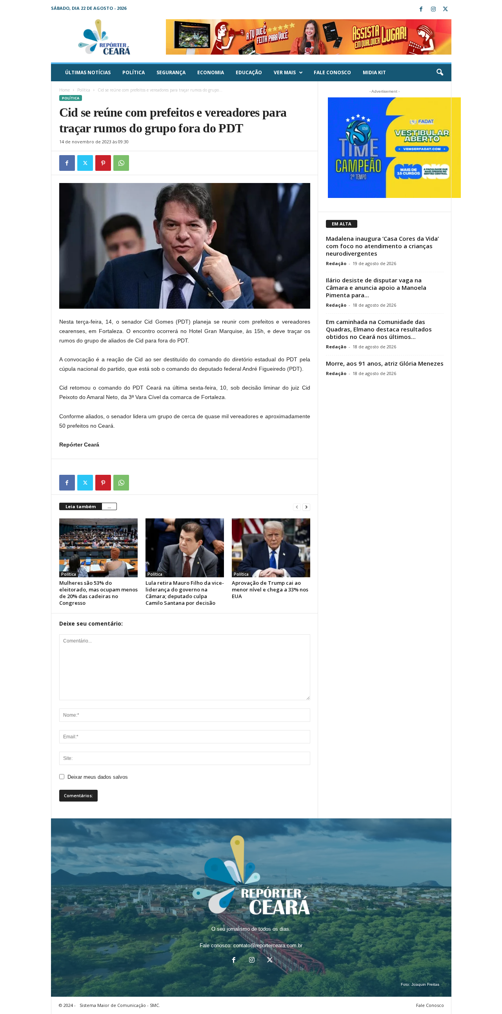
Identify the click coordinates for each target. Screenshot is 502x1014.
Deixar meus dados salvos (97, 777)
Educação (249, 72)
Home (64, 90)
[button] (439, 72)
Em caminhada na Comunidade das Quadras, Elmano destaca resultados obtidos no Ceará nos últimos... (379, 329)
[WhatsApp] (121, 163)
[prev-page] (297, 507)
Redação (336, 263)
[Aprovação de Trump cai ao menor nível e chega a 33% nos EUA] (271, 547)
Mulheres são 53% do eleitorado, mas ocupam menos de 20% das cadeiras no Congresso (98, 592)
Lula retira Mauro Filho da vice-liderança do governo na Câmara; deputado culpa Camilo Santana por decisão (185, 592)
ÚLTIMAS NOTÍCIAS (88, 72)
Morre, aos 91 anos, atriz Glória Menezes (385, 363)
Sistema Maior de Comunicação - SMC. (120, 1005)
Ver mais (285, 72)
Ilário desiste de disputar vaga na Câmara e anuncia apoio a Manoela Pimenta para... (376, 287)
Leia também (80, 506)
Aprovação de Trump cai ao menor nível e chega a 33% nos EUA (270, 589)
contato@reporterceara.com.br (267, 945)
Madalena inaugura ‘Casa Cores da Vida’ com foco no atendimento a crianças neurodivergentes (382, 245)
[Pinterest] (103, 163)
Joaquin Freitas (425, 984)
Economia (210, 72)
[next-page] (306, 507)
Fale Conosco (332, 72)
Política (133, 72)
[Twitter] (445, 9)
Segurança (171, 72)
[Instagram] (433, 9)
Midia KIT (374, 72)
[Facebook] (421, 9)
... (109, 506)
